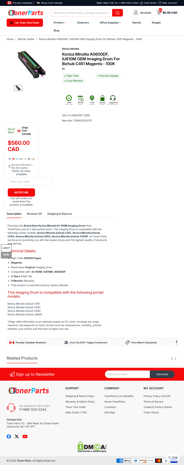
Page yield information (22, 321)
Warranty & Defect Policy (80, 401)
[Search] (117, 13)
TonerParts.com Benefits (118, 396)
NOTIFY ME (21, 192)
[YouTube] (24, 436)
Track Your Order (75, 406)
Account (145, 12)
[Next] (172, 358)
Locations (110, 406)
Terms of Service (153, 401)
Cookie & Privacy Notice (158, 406)
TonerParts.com (17, 229)
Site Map (109, 412)
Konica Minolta (70, 48)
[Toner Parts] (26, 12)
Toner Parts (24, 460)
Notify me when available (21, 172)
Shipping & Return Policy (79, 396)
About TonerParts (114, 401)
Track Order (150, 3)
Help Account (169, 3)
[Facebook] (9, 436)
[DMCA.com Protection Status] (92, 451)
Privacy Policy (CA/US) (157, 396)
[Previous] (175, 358)
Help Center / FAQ (76, 412)
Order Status (151, 412)
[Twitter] (17, 436)
